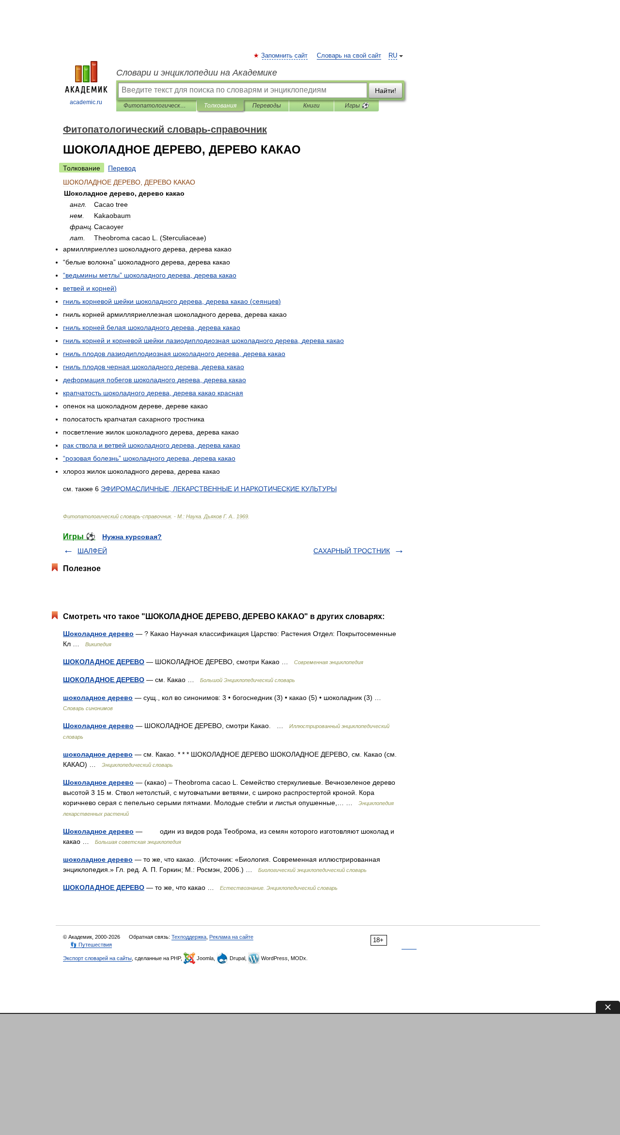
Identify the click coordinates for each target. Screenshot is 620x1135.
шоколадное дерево (98, 697)
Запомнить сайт (285, 55)
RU (392, 55)
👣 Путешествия (91, 945)
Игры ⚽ (357, 105)
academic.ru (86, 102)
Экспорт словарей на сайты (97, 958)
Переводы (266, 105)
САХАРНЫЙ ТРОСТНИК (351, 551)
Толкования (220, 105)
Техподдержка (188, 937)
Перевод (122, 168)
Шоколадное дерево (98, 633)
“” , (149, 275)
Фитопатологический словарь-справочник (156, 105)
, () (172, 301)
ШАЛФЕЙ (92, 551)
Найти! (385, 90)
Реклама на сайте (231, 937)
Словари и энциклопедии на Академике (196, 73)
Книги (311, 105)
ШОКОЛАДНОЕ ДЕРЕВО (103, 662)
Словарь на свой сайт (349, 55)
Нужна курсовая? (132, 537)
